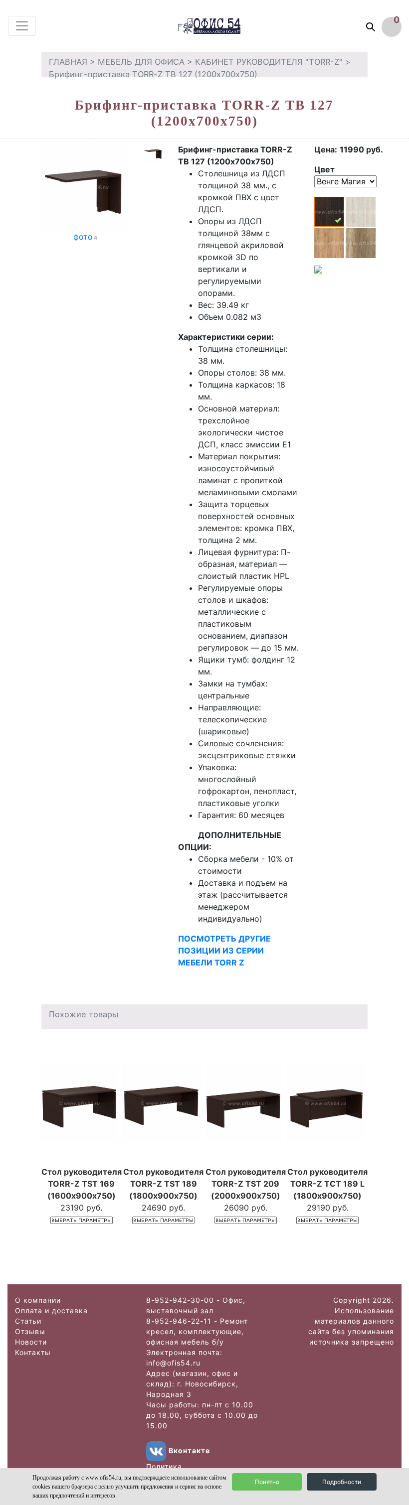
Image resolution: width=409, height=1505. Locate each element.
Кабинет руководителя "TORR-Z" (269, 62)
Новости (31, 1342)
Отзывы (30, 1331)
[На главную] (219, 25)
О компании (38, 1300)
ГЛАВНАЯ (68, 62)
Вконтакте (189, 1450)
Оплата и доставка (51, 1310)
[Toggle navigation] (22, 26)
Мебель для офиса (141, 62)
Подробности (341, 1482)
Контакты (33, 1352)
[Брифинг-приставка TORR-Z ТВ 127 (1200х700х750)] (85, 186)
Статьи (28, 1321)
